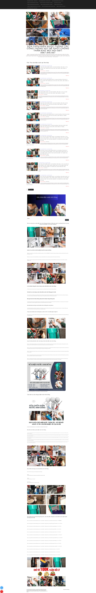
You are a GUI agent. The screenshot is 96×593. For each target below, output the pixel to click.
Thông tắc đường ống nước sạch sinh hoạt (48, 6)
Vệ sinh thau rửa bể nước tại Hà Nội (32, 2)
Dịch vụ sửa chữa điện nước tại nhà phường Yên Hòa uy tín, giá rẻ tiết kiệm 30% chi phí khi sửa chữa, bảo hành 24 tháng (54, 80)
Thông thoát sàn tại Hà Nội (58, 4)
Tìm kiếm (28, 218)
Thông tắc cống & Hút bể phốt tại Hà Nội (46, 2)
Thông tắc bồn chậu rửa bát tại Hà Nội (46, 4)
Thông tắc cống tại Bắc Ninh (61, 6)
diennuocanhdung (42, 83)
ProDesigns (68, 589)
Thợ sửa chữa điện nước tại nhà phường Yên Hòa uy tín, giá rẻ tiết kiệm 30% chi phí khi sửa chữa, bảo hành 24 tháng (54, 68)
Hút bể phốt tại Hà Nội (57, 2)
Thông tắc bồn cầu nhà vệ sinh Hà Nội (33, 4)
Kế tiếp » (32, 189)
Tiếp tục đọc (67, 75)
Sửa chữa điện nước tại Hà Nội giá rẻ (46, 78)
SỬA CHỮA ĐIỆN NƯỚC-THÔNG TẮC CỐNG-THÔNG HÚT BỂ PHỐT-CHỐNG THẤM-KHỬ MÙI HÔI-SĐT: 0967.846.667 (48, 49)
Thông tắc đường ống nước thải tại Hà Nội (33, 6)
